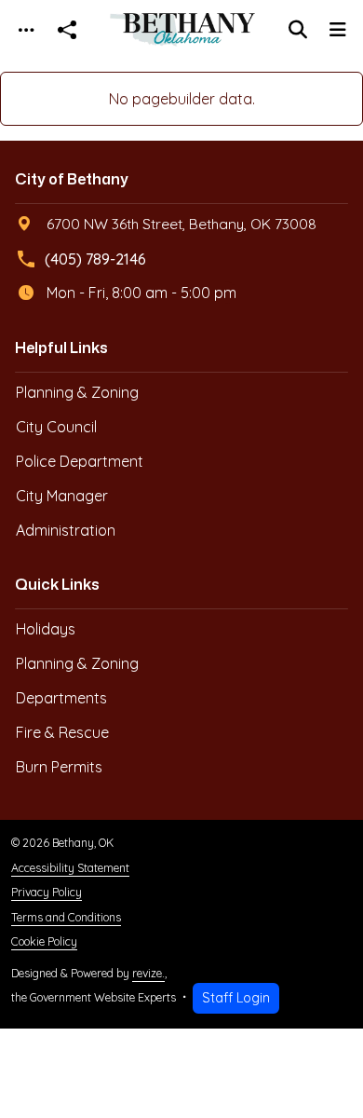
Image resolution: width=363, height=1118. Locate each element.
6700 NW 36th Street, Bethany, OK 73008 (181, 223)
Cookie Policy (44, 941)
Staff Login (236, 997)
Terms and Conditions (66, 917)
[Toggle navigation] (26, 30)
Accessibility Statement (70, 868)
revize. (148, 973)
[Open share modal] (67, 30)
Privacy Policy (46, 892)
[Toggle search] (297, 29)
